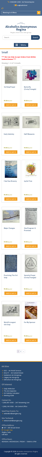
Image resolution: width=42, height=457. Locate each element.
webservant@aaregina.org (13, 421)
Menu (23, 45)
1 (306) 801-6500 (8, 403)
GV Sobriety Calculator (11, 393)
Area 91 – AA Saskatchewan (13, 373)
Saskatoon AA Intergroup (12, 375)
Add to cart (10, 105)
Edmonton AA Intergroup (12, 380)
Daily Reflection (9, 389)
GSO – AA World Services (12, 371)
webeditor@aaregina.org (12, 413)
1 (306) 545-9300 (8, 406)
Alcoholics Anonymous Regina (21, 28)
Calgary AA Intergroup (11, 377)
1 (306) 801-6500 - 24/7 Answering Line (22, 2)
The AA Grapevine (10, 391)
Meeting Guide (9, 395)
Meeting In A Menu (10, 13)
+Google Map (8, 430)
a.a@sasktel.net (22, 5)
